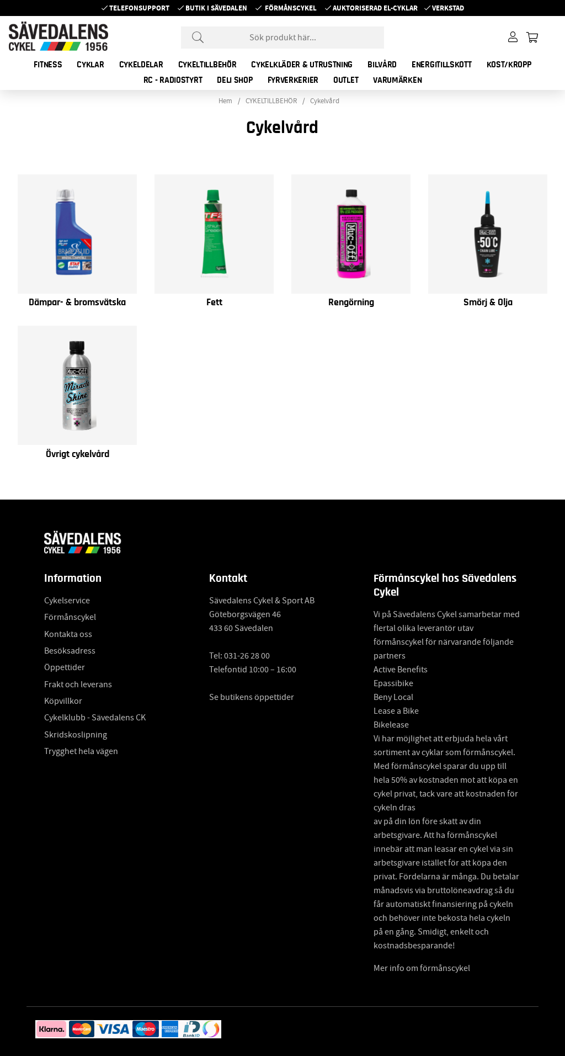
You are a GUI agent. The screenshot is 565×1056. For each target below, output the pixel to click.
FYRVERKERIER (293, 80)
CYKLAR (90, 64)
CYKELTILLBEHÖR (207, 64)
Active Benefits (401, 669)
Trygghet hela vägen (81, 751)
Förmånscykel (291, 8)
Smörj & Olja (488, 302)
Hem (225, 101)
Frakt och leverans (78, 684)
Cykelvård (324, 101)
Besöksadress (69, 650)
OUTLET (345, 80)
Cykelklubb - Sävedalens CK (95, 717)
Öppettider (64, 667)
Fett (214, 302)
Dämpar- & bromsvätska (77, 302)
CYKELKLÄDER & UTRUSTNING (302, 64)
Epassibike (393, 683)
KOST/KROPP (509, 64)
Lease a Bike (396, 711)
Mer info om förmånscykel (422, 968)
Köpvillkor (63, 701)
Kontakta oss (68, 634)
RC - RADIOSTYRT (172, 80)
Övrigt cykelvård (77, 454)
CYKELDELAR (141, 64)
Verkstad (448, 8)
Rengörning (351, 302)
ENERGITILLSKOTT (442, 64)
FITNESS (48, 64)
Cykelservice (67, 600)
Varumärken (397, 80)
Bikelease (391, 724)
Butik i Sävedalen (216, 8)
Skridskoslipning (75, 734)
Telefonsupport (139, 8)
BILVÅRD (382, 64)
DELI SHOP (234, 80)
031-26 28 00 (247, 655)
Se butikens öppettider (251, 697)
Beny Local (393, 697)
